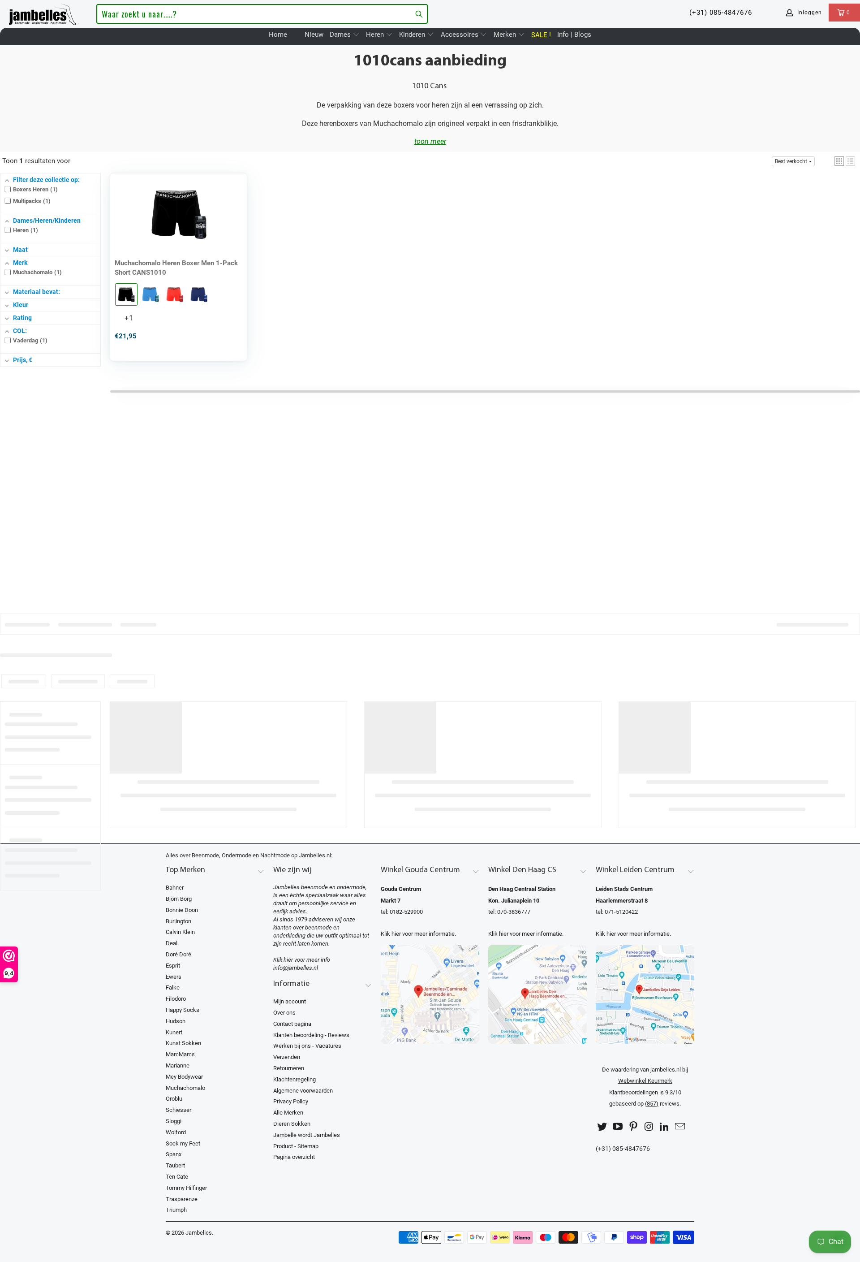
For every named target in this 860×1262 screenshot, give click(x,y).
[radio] (126, 294)
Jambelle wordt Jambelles (306, 1135)
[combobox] (261, 14)
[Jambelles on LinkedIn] (664, 1127)
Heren (376, 34)
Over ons (284, 1012)
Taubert (175, 1165)
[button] (839, 161)
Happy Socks (182, 1010)
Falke (173, 987)
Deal (171, 943)
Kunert (174, 1032)
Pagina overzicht (294, 1157)
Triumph (176, 1209)
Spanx (173, 1154)
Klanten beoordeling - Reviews (311, 1035)
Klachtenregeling (294, 1079)
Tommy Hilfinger (186, 1187)
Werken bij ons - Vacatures (307, 1045)
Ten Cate (177, 1176)
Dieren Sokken (291, 1123)
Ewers (173, 976)
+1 (136, 321)
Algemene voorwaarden (303, 1090)
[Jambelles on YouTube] (618, 1127)
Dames (341, 34)
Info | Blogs (574, 34)
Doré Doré (178, 954)
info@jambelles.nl (295, 967)
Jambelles (198, 1232)
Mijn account (289, 1001)
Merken (506, 34)
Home (278, 34)
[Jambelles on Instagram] (649, 1127)
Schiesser (178, 1109)
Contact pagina (292, 1023)
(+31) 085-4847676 (720, 13)
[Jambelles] (42, 13)
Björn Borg (179, 898)
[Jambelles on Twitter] (602, 1127)
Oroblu (174, 1098)
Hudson (175, 1021)
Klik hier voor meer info (301, 959)
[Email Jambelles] (680, 1127)
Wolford (176, 1132)
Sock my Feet (183, 1143)
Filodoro (176, 998)
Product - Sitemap (295, 1146)
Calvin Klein (180, 932)
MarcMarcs (180, 1054)
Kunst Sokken (183, 1043)
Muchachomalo (185, 1088)
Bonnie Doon (182, 910)
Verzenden (286, 1057)
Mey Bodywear (184, 1076)
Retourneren (288, 1068)
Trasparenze (182, 1199)
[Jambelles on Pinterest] (633, 1127)
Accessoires (460, 34)
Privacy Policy (290, 1101)
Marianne (177, 1065)
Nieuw (314, 34)
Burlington (178, 921)
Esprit (173, 965)
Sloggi (173, 1121)
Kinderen (413, 34)
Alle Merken (288, 1112)
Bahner (175, 887)
